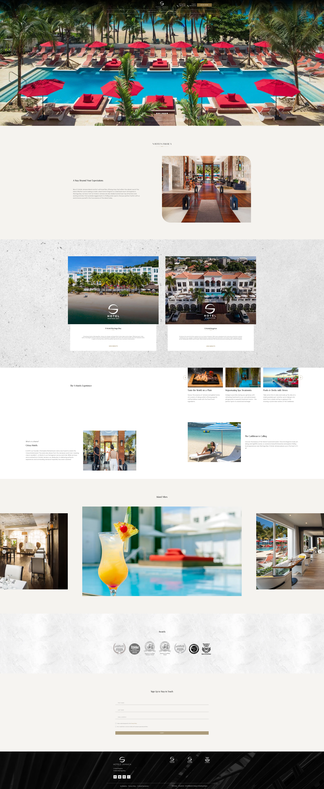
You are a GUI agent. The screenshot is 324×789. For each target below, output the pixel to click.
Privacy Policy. (134, 723)
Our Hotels (152, 11)
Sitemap (174, 786)
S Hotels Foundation (168, 11)
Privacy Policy (132, 786)
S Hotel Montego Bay (119, 770)
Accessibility (123, 786)
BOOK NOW (204, 5)
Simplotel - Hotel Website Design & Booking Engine (193, 786)
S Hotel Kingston (118, 768)
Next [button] (301, 377)
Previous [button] (185, 377)
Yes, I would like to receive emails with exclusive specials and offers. (132, 726)
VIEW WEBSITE (113, 346)
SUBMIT (162, 733)
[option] (205, 385)
